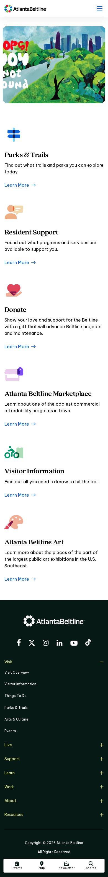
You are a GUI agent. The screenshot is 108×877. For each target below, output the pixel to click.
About (10, 800)
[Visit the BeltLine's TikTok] (88, 643)
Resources (13, 814)
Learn (9, 772)
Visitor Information (20, 684)
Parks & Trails (16, 708)
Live (8, 744)
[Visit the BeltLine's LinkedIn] (59, 643)
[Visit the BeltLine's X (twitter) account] (32, 643)
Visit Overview (16, 672)
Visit (8, 661)
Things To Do (15, 696)
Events (10, 731)
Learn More (16, 185)
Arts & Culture (16, 719)
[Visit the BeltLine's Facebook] (19, 643)
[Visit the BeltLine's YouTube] (74, 644)
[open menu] (99, 8)
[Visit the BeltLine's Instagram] (46, 643)
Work (9, 786)
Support (12, 758)
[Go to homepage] (25, 8)
